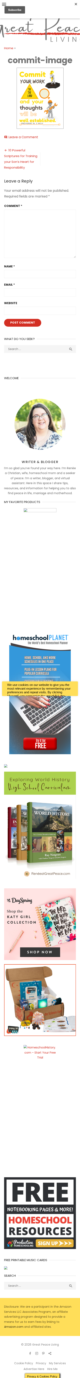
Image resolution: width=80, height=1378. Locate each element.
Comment (13, 206)
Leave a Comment (23, 137)
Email (9, 285)
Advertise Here (34, 1369)
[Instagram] (37, 1353)
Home (8, 48)
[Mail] (50, 1353)
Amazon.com (13, 1327)
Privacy (41, 1363)
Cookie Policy (23, 1363)
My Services (57, 1363)
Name (9, 266)
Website (10, 303)
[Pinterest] (43, 1353)
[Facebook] (30, 1353)
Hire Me (52, 1369)
